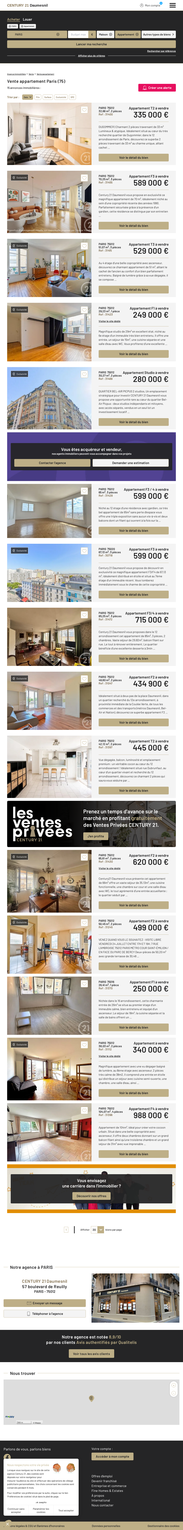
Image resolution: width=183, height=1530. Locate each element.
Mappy (38, 1422)
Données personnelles (106, 1525)
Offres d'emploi (102, 1476)
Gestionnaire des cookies (163, 1525)
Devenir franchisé (104, 1481)
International (101, 1500)
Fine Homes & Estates (107, 1491)
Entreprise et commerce (109, 1486)
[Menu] (173, 5)
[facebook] (7, 1457)
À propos (98, 1495)
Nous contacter (102, 1505)
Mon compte (152, 5)
